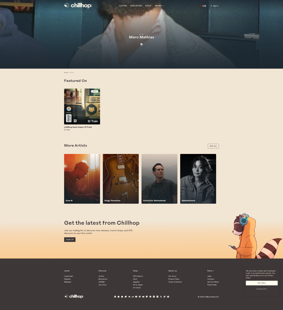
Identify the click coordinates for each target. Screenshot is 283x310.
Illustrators (103, 279)
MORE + (159, 6)
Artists (72, 72)
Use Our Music (213, 282)
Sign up (70, 239)
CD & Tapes (138, 285)
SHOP (148, 6)
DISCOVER (136, 6)
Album (95, 91)
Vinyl (135, 279)
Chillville (102, 282)
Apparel (136, 282)
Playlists (67, 279)
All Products (138, 276)
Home (66, 72)
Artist (141, 34)
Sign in (215, 6)
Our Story (103, 285)
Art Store (137, 287)
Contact (210, 279)
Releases (67, 282)
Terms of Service (175, 282)
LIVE (204, 6)
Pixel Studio (212, 285)
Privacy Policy (173, 279)
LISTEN (123, 6)
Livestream (68, 276)
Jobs (209, 276)
